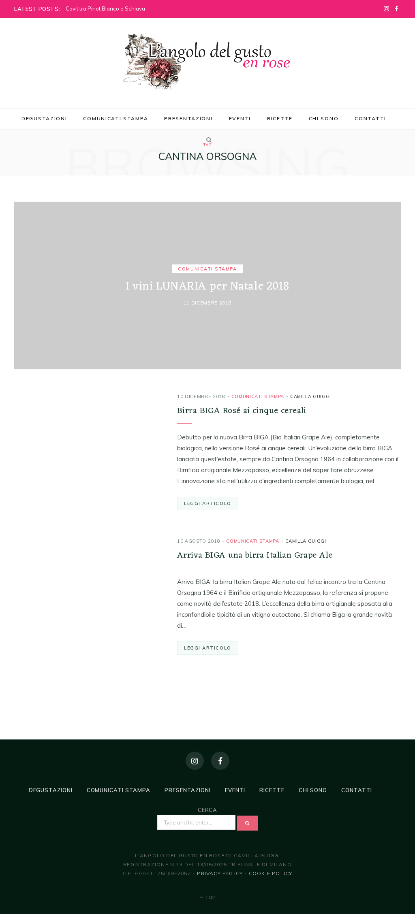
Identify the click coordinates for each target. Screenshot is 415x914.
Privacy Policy (220, 873)
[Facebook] (220, 761)
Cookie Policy (271, 873)
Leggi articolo (207, 503)
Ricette (280, 118)
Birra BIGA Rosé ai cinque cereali (241, 410)
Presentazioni (188, 118)
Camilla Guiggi (310, 396)
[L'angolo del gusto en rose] (207, 62)
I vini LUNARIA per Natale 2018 (207, 287)
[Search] (207, 139)
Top (210, 897)
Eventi (240, 118)
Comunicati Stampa (115, 118)
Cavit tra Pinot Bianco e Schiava (105, 8)
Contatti (370, 118)
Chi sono (324, 118)
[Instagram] (195, 761)
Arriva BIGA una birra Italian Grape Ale (254, 555)
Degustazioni (44, 118)
